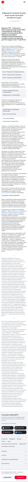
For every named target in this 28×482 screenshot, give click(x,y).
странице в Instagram (17, 212)
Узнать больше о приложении (9, 423)
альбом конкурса (18, 49)
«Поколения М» (8, 55)
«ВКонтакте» (5, 212)
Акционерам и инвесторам (8, 446)
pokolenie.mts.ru (15, 211)
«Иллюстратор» (11, 50)
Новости (4, 441)
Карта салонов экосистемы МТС (9, 444)
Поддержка (12, 439)
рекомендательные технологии (10, 473)
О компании (5, 439)
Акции (9, 441)
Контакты (19, 439)
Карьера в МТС (22, 444)
